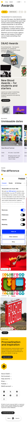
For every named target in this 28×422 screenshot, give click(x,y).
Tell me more (6, 55)
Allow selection (13, 236)
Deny (13, 241)
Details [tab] (11, 183)
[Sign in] (25, 2)
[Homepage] (13, 418)
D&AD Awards (13, 11)
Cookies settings (7, 411)
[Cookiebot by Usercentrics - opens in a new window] (19, 179)
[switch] (23, 215)
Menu (9, 418)
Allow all (13, 231)
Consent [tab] (4, 183)
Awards (4, 11)
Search (17, 418)
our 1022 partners (11, 191)
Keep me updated (7, 356)
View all (5, 331)
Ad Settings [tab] (18, 183)
